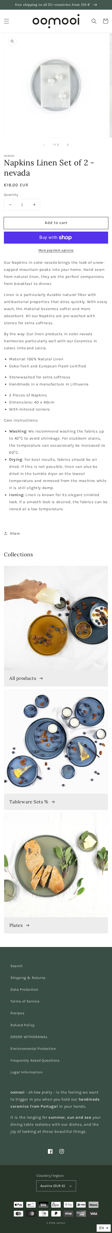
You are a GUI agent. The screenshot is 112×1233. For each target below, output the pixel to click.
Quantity (11, 195)
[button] (6, 21)
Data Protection (24, 989)
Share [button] (15, 533)
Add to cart (56, 222)
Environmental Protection (33, 1048)
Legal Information (26, 1072)
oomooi (61, 1222)
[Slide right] (67, 144)
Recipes (17, 1013)
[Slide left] (44, 144)
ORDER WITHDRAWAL (29, 1037)
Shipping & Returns (28, 978)
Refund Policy (22, 1025)
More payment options (56, 250)
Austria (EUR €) (52, 1186)
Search (16, 966)
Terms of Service (25, 1001)
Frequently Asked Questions (35, 1060)
